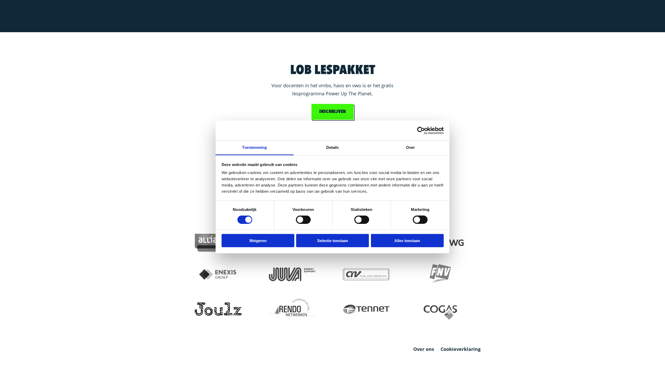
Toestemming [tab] (254, 147)
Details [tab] (332, 147)
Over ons (423, 349)
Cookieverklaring (461, 349)
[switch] (303, 220)
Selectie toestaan (332, 240)
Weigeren (258, 240)
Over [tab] (410, 147)
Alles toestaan (407, 240)
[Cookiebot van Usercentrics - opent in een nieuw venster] (421, 130)
